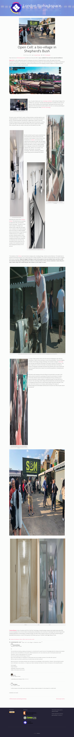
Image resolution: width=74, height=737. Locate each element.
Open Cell (11, 60)
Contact (51, 9)
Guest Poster (37, 55)
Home (26, 9)
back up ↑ (38, 733)
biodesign (12, 639)
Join (41, 9)
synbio (33, 639)
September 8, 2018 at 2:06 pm (16, 646)
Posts (31, 9)
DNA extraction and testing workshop (18, 698)
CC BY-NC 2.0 (60, 715)
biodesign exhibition (47, 101)
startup (30, 639)
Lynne (14, 675)
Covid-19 (57, 9)
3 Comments (47, 55)
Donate (45, 9)
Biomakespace (16, 639)
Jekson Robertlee (54, 715)
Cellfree (23, 639)
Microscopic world (60, 698)
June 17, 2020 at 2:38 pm (15, 685)
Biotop (32, 139)
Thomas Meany (12, 630)
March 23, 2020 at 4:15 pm (15, 676)
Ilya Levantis (57, 709)
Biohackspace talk (21, 57)
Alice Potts (61, 361)
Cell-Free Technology (45, 107)
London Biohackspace (42, 5)
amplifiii (57, 711)
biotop (42, 249)
